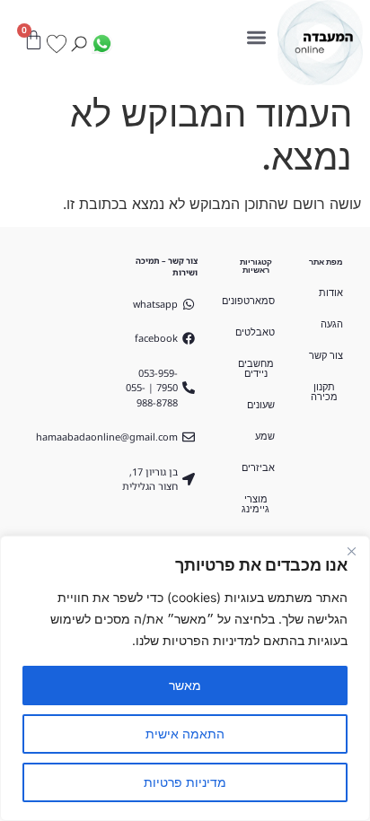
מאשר (185, 685)
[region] (185, 678)
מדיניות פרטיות (185, 782)
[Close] (351, 551)
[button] (257, 37)
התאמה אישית (185, 733)
